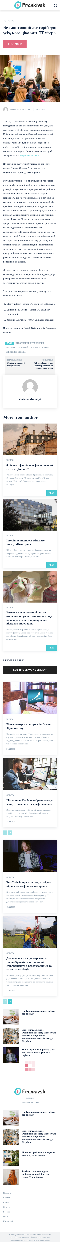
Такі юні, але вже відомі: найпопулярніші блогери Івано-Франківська (35, 1174)
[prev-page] (5, 832)
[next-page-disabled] (10, 832)
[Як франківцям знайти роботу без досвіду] (11, 1017)
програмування (40, 347)
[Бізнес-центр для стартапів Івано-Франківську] (30, 698)
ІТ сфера (10, 347)
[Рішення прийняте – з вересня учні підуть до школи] (11, 1158)
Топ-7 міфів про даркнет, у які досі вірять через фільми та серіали (38, 1052)
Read (51, 493)
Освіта (9, 21)
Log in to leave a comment (30, 670)
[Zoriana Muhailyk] (6, 109)
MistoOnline (45, 1240)
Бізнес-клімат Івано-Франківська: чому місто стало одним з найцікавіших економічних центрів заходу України (39, 1035)
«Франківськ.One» (29, 155)
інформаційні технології (30, 343)
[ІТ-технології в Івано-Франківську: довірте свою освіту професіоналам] (30, 774)
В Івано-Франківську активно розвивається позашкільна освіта (43, 366)
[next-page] (10, 1001)
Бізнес (10, 460)
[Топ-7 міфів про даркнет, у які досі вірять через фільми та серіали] (30, 856)
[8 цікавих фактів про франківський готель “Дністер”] (30, 439)
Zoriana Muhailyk (20, 109)
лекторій (23, 347)
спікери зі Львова (16, 352)
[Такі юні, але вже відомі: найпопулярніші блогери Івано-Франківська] (11, 1177)
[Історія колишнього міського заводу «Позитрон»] (30, 515)
